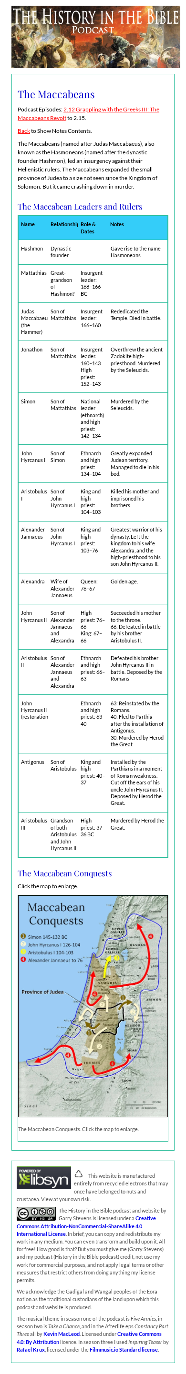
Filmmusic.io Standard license (124, 1349)
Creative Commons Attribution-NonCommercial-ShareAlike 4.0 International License (86, 1225)
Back (24, 130)
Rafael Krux (31, 1349)
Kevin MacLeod (61, 1334)
